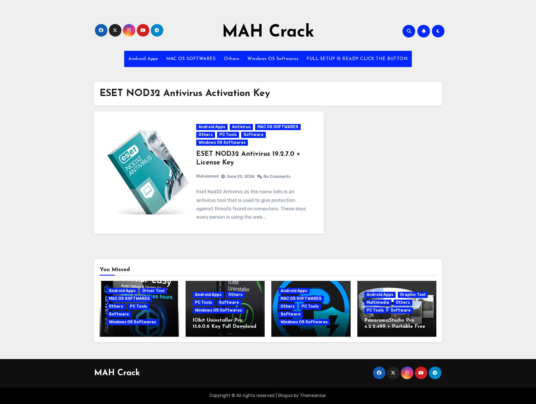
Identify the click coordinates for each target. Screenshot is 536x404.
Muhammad (207, 176)
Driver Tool (153, 290)
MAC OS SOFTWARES (191, 59)
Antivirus (241, 127)
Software (253, 134)
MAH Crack (268, 32)
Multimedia (378, 302)
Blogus (285, 395)
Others (231, 59)
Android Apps (143, 59)
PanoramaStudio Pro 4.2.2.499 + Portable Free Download (394, 326)
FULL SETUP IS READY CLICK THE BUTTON (357, 59)
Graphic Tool (412, 294)
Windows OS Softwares (272, 59)
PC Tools (228, 134)
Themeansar (313, 395)
